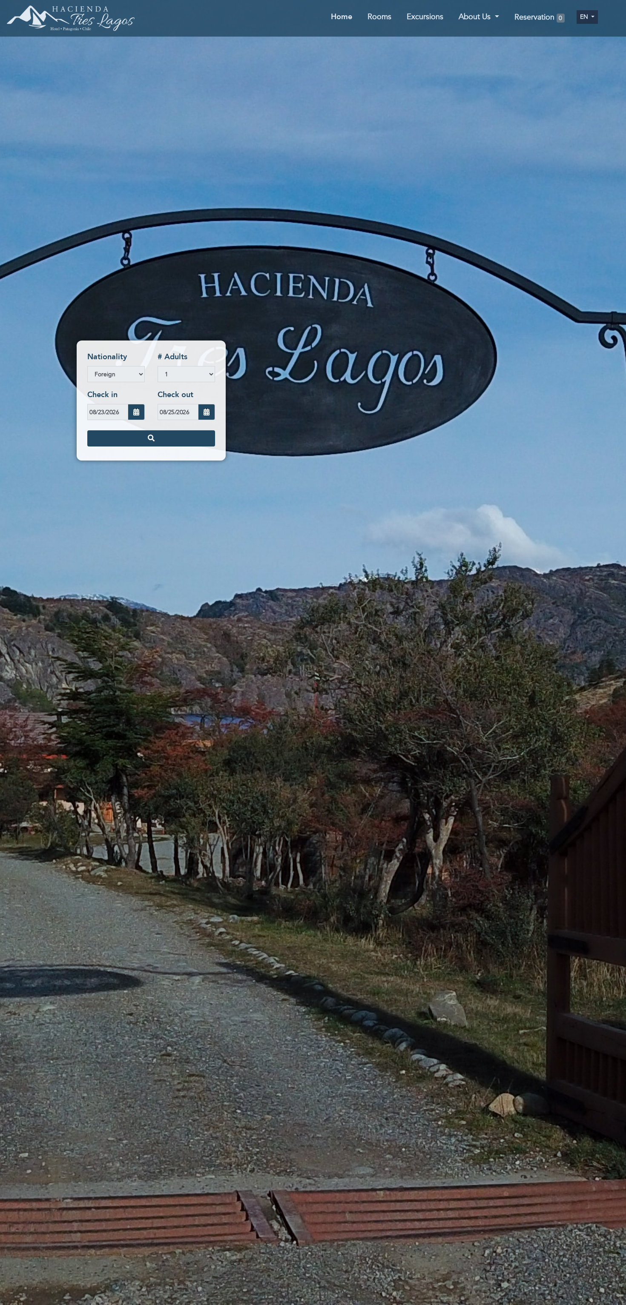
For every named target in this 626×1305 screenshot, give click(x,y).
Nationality (107, 357)
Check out (175, 394)
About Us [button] (476, 16)
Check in (102, 394)
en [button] (585, 17)
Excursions (425, 16)
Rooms (379, 16)
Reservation (538, 17)
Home (341, 16)
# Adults (172, 357)
